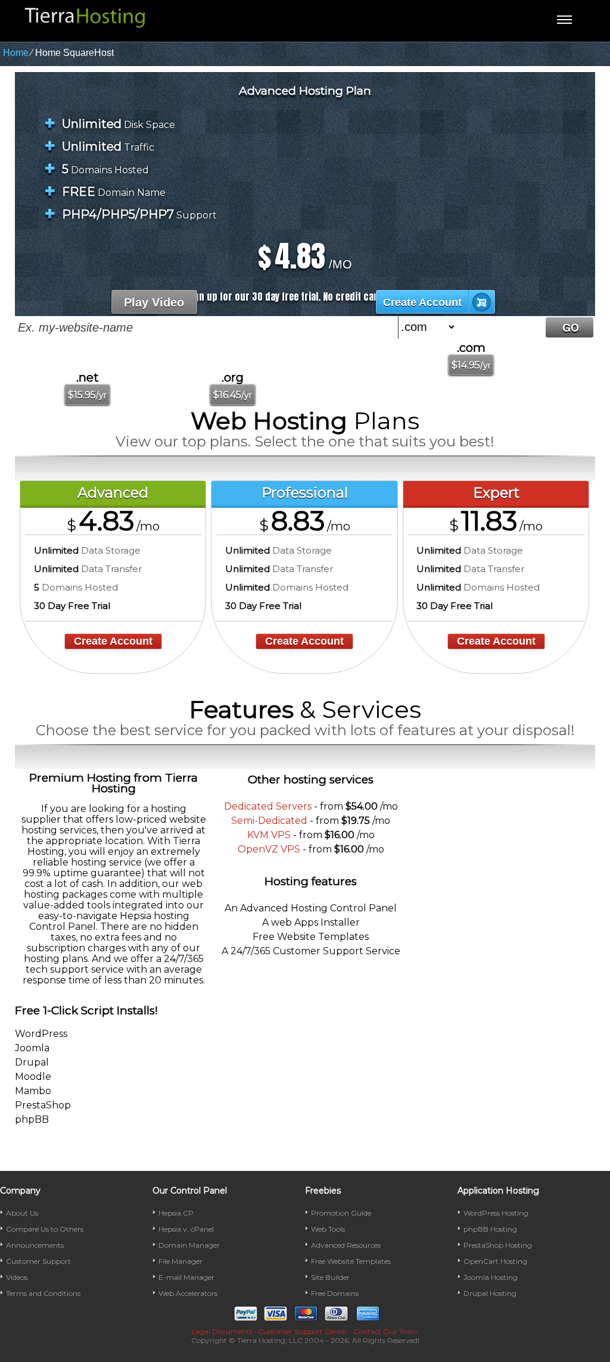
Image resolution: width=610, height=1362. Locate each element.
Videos (16, 1277)
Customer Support (38, 1261)
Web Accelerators (187, 1293)
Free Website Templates (351, 1261)
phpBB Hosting (490, 1228)
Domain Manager (189, 1245)
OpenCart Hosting (495, 1261)
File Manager (180, 1261)
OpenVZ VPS (269, 849)
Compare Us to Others (44, 1228)
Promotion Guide (341, 1212)
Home (16, 53)
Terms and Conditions (43, 1293)
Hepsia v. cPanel (186, 1228)
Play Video (154, 302)
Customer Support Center (303, 1331)
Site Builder (330, 1277)
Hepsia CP (176, 1212)
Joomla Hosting (490, 1277)
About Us (22, 1212)
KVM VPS (269, 835)
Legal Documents (222, 1331)
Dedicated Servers (268, 806)
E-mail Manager (186, 1277)
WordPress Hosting (495, 1212)
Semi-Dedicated (269, 820)
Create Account (422, 302)
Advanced (112, 492)
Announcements (35, 1245)
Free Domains (335, 1293)
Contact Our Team (385, 1331)
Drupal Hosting (489, 1293)
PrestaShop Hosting (497, 1245)
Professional (305, 492)
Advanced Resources (346, 1245)
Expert (496, 492)
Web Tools (328, 1228)
